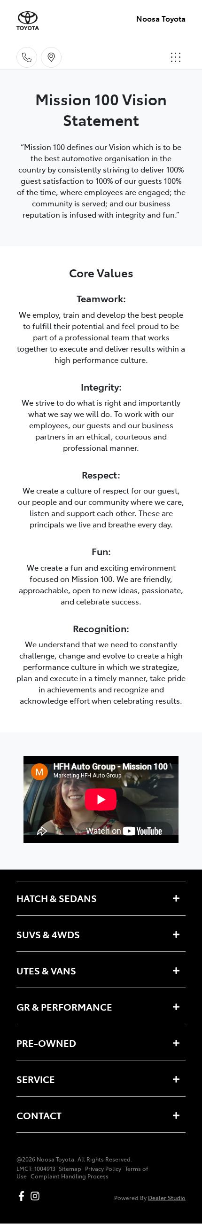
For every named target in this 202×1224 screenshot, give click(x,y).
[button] (175, 57)
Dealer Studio (167, 1197)
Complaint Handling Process (70, 1176)
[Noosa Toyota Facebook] (23, 1196)
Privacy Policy (103, 1168)
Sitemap (70, 1168)
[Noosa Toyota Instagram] (37, 1196)
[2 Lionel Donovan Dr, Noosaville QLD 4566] (51, 57)
